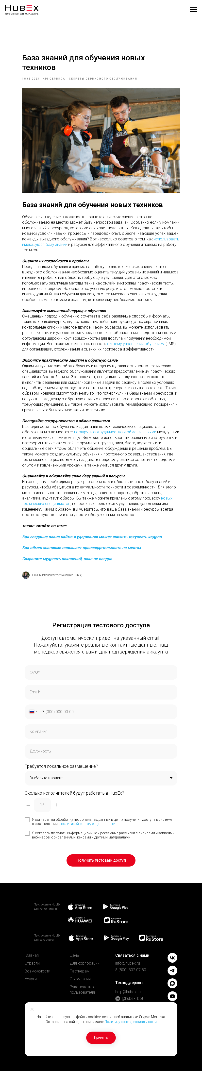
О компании (80, 979)
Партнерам (79, 971)
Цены (75, 955)
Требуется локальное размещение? (61, 766)
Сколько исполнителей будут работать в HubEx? (74, 793)
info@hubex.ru (127, 963)
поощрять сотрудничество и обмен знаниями (115, 432)
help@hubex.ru (128, 991)
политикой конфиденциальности (88, 824)
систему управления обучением (136, 343)
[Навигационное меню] (193, 9)
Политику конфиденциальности (131, 1022)
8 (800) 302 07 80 (130, 970)
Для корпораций (85, 963)
